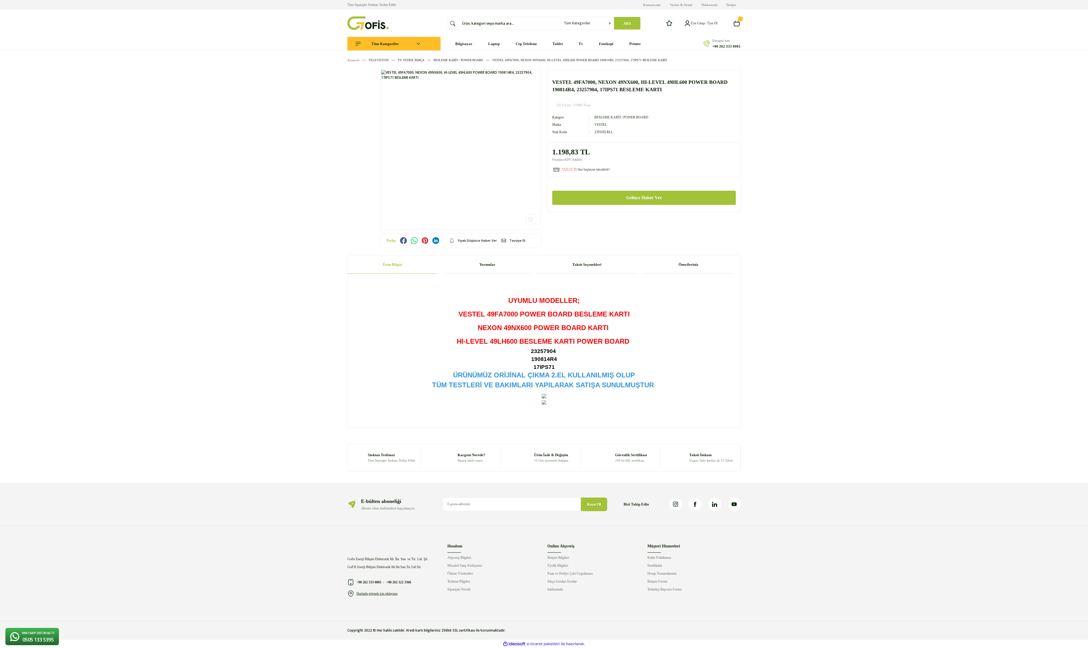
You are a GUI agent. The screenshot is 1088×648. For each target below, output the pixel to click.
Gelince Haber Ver (644, 197)
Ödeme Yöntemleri (460, 573)
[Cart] (737, 23)
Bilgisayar (463, 44)
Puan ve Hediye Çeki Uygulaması (570, 573)
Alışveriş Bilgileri (459, 558)
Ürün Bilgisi (392, 264)
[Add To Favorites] (531, 219)
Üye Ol (712, 23)
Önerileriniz (688, 264)
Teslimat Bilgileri (458, 581)
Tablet (557, 44)
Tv (581, 44)
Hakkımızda (709, 5)
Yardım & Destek (681, 5)
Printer (635, 44)
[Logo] (368, 23)
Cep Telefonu (526, 44)
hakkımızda (555, 589)
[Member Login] (687, 23)
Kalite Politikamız (659, 558)
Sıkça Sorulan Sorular (562, 581)
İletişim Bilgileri (558, 558)
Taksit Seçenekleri (587, 264)
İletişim (731, 5)
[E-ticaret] (543, 644)
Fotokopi (606, 44)
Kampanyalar (652, 5)
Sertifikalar (654, 566)
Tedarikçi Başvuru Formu (664, 589)
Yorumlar (487, 264)
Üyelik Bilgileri (557, 566)
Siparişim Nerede (459, 589)
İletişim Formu (657, 581)
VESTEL (600, 125)
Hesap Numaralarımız (662, 573)
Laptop (494, 44)
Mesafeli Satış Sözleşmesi (464, 566)
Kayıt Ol (594, 504)
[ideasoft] (514, 644)
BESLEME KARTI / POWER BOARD (621, 117)
